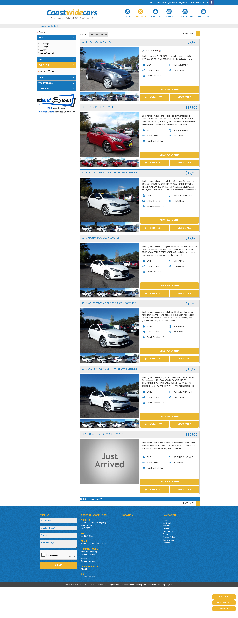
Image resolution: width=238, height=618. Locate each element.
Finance (169, 17)
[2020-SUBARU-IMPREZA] (110, 461)
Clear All (42, 32)
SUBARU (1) (44, 50)
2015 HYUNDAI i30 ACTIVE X (98, 107)
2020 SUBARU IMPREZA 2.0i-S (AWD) (102, 434)
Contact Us (203, 17)
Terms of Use (82, 585)
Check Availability (169, 89)
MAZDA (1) (44, 47)
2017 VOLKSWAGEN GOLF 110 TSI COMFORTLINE (110, 368)
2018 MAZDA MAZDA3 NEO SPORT (101, 237)
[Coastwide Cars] (119, 14)
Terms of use (168, 540)
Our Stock (140, 17)
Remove (52, 71)
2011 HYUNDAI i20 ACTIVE (96, 41)
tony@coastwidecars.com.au (93, 544)
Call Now (224, 597)
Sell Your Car (185, 17)
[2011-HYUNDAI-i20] (110, 69)
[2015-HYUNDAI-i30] (110, 134)
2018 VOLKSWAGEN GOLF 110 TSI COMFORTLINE (110, 172)
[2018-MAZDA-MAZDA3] (110, 265)
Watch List (156, 97)
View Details (184, 97)
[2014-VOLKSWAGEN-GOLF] (110, 330)
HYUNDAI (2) (44, 44)
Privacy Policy (169, 537)
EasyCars (169, 585)
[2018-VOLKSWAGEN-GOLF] (110, 199)
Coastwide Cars (44, 26)
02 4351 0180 (201, 2)
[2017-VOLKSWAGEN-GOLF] (110, 396)
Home (127, 17)
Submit (58, 565)
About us (156, 17)
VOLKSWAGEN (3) (47, 53)
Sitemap (166, 543)
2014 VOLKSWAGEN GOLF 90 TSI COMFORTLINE (109, 303)
